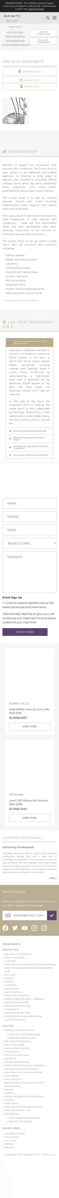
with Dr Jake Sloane (15, 36)
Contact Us (10, 1140)
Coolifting (9, 1093)
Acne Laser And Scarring (17, 1005)
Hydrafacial (10, 985)
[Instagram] (34, 928)
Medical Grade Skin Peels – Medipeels (24, 999)
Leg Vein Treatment (15, 1019)
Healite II (9, 981)
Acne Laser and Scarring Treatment (23, 1106)
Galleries (9, 1144)
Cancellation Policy (14, 1133)
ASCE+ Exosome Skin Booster (24, 1118)
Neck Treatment (13, 992)
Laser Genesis (11, 988)
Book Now (32, 80)
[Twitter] (15, 928)
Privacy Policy (11, 1137)
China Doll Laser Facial (16, 1055)
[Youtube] (25, 928)
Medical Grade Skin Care (17, 1012)
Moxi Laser (10, 974)
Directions (29, 726)
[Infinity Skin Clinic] (12, 18)
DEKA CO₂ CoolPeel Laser (22, 1037)
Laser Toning (11, 1103)
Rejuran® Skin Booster (21, 1121)
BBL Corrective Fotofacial (17, 954)
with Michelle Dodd (14, 40)
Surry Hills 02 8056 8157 (43, 41)
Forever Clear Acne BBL (17, 1002)
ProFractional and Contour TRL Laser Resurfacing (30, 964)
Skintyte (8, 978)
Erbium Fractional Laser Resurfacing (23, 1096)
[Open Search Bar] (48, 18)
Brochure (31, 86)
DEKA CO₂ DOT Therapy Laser (24, 1034)
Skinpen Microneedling (17, 995)
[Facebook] (5, 928)
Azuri (52, 1154)
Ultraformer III (11, 1009)
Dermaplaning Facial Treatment (21, 1068)
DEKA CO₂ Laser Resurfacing (19, 1030)
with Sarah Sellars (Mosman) (16, 44)
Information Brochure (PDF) (21, 300)
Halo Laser (10, 961)
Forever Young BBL (14, 957)
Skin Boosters (11, 1113)
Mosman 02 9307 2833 (43, 33)
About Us (9, 1147)
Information (31, 71)
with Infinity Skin (15, 32)
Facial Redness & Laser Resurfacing (23, 1016)
